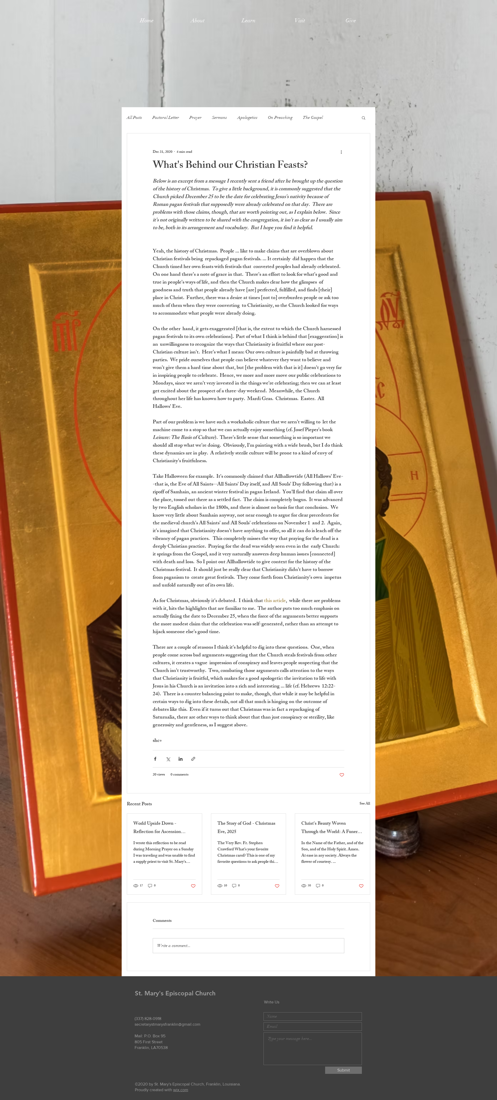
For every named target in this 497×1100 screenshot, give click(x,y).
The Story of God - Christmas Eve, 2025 (246, 828)
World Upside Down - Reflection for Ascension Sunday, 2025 (157, 828)
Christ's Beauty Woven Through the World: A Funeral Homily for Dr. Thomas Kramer (332, 828)
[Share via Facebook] (155, 758)
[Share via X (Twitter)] (167, 758)
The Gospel (313, 117)
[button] (197, 20)
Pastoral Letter (165, 117)
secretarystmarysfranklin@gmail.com (167, 1024)
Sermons (219, 117)
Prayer (195, 117)
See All (365, 804)
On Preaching (280, 117)
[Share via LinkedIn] (180, 758)
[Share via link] (193, 758)
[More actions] (341, 152)
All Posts (134, 117)
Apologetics (247, 117)
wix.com (180, 1090)
